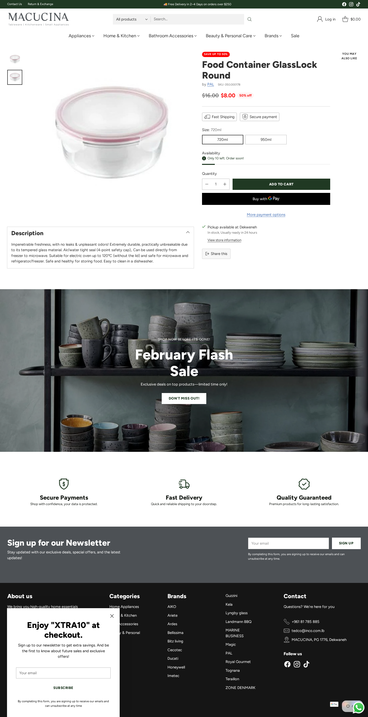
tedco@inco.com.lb (308, 630)
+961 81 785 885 (305, 621)
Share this (219, 253)
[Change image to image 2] (14, 77)
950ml (266, 139)
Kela (229, 604)
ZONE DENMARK (240, 687)
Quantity (209, 173)
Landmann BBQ (239, 621)
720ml (222, 139)
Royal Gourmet (238, 661)
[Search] (249, 19)
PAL (210, 84)
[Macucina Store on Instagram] (351, 5)
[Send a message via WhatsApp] (358, 707)
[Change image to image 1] (14, 59)
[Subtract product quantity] (206, 184)
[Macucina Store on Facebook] (344, 5)
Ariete (172, 615)
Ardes (172, 624)
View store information (224, 240)
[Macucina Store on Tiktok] (358, 5)
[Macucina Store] (38, 19)
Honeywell (176, 667)
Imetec (173, 675)
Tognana (233, 670)
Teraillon (232, 679)
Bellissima (175, 632)
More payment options (266, 214)
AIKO (171, 606)
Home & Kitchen (123, 615)
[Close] (112, 616)
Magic (231, 644)
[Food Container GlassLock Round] (110, 135)
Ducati (172, 658)
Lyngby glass (237, 613)
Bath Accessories (123, 624)
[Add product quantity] (224, 184)
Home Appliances (124, 606)
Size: (211, 130)
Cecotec (174, 650)
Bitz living (175, 641)
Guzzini (231, 595)
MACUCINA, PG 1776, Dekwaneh (319, 639)
